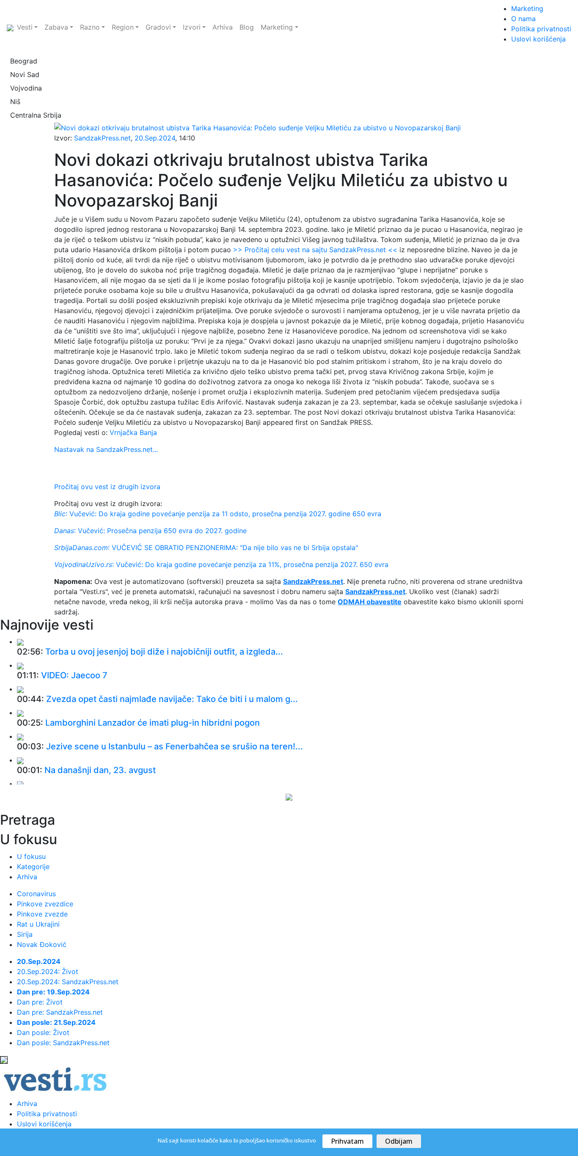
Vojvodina (26, 88)
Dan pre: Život (40, 1002)
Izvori (192, 27)
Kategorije (33, 866)
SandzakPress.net (102, 138)
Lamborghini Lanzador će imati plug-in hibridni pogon (152, 723)
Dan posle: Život (43, 1032)
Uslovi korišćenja (538, 39)
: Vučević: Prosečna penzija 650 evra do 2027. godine (150, 530)
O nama (523, 18)
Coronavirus (36, 893)
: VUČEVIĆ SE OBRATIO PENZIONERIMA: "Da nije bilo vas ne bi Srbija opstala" (206, 547)
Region (123, 27)
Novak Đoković (41, 944)
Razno (90, 27)
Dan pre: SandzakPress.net (60, 1012)
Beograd (23, 61)
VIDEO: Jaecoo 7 (74, 675)
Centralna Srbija (35, 115)
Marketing (277, 27)
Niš (15, 101)
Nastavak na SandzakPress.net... (106, 449)
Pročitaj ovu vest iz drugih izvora (107, 486)
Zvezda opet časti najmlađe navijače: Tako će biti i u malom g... (172, 699)
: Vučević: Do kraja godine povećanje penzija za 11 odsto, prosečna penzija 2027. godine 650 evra (217, 513)
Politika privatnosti (541, 29)
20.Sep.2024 (155, 138)
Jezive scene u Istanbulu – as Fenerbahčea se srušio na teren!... (174, 746)
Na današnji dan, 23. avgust (100, 770)
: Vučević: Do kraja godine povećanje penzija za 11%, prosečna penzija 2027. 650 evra (221, 564)
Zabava (56, 27)
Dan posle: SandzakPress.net (63, 1042)
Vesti (25, 27)
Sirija (25, 934)
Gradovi (158, 27)
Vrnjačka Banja (133, 432)
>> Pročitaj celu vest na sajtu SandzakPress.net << (315, 249)
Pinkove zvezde (42, 914)
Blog (246, 27)
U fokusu (31, 856)
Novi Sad (24, 74)
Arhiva (222, 27)
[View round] (20, 641)
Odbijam (399, 1141)
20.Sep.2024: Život (47, 971)
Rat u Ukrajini (38, 924)
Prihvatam (347, 1141)
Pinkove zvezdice (45, 904)
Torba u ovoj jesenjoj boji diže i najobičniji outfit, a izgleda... (164, 652)
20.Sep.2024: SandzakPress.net (67, 981)
